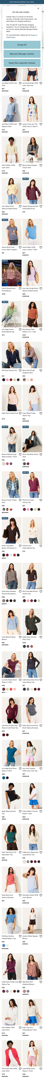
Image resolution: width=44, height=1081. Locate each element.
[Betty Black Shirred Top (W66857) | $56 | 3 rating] (12, 819)
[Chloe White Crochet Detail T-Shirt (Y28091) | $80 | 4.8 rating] (32, 819)
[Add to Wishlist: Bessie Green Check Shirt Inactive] (20, 500)
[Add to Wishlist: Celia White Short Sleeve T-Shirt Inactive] (40, 1068)
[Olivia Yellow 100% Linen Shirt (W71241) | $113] (12, 150)
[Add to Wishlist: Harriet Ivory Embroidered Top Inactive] (40, 545)
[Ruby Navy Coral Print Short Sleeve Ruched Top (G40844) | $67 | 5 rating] (32, 733)
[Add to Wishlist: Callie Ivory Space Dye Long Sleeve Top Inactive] (40, 852)
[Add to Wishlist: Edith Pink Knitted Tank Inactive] (20, 413)
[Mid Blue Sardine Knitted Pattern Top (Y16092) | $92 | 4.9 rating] (12, 948)
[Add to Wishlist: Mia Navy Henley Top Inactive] (20, 370)
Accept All (22, 44)
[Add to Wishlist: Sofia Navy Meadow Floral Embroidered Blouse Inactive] (20, 591)
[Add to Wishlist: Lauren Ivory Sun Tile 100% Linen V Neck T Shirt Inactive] (40, 124)
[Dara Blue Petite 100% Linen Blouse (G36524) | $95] (32, 880)
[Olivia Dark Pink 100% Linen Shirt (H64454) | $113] (12, 1053)
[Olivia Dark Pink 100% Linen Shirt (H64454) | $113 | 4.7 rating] (12, 1076)
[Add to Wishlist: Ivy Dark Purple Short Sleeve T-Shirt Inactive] (20, 680)
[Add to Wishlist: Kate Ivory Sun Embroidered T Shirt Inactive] (40, 1027)
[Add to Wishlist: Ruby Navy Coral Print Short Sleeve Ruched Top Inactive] (40, 725)
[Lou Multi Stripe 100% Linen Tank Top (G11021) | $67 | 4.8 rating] (32, 91)
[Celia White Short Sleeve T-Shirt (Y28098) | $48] (32, 1053)
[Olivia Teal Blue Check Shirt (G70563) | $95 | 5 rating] (32, 467)
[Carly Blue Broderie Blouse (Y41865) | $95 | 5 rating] (12, 645)
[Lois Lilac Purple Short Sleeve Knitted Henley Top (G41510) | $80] (32, 273)
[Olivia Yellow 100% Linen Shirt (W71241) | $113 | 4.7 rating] (12, 173)
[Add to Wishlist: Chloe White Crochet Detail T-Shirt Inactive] (40, 811)
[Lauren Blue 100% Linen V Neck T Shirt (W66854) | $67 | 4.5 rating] (32, 255)
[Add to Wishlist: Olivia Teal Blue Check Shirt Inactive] (40, 454)
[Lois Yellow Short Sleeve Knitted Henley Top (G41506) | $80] (12, 191)
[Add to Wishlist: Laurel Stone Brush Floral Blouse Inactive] (20, 288)
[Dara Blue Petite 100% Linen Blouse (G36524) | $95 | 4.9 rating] (32, 903)
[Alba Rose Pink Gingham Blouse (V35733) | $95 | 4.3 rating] (32, 994)
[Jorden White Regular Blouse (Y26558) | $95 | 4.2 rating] (32, 944)
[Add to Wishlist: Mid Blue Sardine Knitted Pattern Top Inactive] (20, 936)
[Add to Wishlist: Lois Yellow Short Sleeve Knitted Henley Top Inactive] (20, 206)
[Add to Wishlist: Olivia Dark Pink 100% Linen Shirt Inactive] (20, 1068)
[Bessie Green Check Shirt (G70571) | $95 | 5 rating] (12, 512)
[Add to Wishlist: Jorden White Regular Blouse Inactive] (40, 936)
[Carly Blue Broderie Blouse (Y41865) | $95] (12, 621)
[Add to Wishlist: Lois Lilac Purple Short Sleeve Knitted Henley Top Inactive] (40, 288)
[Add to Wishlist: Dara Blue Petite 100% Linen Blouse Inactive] (40, 895)
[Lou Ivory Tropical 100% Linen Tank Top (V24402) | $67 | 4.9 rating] (32, 776)
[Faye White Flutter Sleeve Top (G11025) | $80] (32, 398)
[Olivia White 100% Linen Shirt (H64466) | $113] (12, 1012)
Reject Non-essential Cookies (22, 63)
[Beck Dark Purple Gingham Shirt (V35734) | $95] (32, 355)
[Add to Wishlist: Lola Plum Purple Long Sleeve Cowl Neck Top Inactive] (20, 725)
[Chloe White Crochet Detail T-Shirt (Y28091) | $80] (32, 796)
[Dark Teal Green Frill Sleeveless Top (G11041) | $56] (12, 837)
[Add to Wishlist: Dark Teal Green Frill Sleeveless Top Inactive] (20, 852)
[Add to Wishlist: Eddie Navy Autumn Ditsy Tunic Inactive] (40, 637)
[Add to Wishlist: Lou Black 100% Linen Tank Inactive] (20, 83)
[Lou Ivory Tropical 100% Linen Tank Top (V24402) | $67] (32, 753)
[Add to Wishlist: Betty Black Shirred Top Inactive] (20, 811)
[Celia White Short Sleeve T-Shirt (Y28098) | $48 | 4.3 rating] (32, 1076)
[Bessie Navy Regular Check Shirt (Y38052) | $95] (32, 150)
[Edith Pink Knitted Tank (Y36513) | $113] (12, 398)
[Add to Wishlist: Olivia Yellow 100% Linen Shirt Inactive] (20, 165)
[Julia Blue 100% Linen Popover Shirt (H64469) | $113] (12, 109)
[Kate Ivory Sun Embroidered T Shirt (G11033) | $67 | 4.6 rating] (32, 1035)
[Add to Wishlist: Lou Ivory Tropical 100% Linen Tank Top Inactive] (40, 768)
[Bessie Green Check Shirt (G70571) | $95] (12, 484)
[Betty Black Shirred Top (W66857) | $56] (12, 796)
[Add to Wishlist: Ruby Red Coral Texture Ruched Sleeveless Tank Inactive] (20, 895)
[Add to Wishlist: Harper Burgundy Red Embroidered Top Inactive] (40, 206)
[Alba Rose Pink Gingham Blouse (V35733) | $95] (32, 966)
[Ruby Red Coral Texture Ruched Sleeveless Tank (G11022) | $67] (12, 880)
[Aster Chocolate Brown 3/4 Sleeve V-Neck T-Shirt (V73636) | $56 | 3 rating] (12, 558)
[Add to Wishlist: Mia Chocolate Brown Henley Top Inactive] (40, 591)
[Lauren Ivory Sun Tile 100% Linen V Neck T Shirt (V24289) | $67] (32, 109)
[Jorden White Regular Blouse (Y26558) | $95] (32, 921)
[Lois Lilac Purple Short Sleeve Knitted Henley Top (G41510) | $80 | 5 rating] (32, 296)
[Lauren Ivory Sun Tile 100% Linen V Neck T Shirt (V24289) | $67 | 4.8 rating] (32, 132)
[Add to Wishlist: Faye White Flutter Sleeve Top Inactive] (40, 413)
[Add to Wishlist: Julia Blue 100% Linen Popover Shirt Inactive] (20, 124)
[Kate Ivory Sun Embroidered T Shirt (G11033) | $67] (32, 1012)
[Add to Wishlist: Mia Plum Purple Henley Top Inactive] (40, 500)
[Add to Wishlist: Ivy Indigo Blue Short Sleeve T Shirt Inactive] (20, 768)
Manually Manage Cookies (22, 53)
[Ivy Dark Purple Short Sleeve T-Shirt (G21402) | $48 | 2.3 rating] (12, 692)
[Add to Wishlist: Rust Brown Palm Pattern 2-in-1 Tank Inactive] (40, 329)
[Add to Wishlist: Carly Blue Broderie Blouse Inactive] (20, 637)
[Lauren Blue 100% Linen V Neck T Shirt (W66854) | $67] (32, 232)
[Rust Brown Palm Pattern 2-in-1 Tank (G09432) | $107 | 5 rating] (32, 337)
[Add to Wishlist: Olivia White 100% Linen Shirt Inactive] (20, 1027)
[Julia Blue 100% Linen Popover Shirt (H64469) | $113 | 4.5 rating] (12, 132)
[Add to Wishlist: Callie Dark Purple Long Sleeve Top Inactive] (20, 982)
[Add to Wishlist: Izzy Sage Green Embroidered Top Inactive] (20, 329)
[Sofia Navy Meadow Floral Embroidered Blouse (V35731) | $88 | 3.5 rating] (12, 604)
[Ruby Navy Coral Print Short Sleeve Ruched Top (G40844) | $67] (32, 710)
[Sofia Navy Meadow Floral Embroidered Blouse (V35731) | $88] (12, 576)
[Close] (38, 8)
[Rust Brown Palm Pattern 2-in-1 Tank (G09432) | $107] (32, 314)
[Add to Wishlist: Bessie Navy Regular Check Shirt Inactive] (40, 165)
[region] (22, 37)
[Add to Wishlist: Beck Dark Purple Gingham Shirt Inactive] (40, 370)
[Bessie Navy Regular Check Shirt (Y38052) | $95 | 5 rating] (32, 173)
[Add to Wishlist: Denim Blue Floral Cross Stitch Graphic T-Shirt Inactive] (20, 247)
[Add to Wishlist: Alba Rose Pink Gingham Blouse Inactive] (40, 982)
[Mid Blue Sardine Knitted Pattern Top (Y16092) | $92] (12, 921)
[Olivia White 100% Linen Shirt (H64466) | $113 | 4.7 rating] (12, 1035)
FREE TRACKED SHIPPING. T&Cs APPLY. (22, 2)
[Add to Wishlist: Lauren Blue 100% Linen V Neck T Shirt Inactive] (40, 247)
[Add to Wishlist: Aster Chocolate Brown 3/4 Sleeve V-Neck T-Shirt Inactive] (20, 545)
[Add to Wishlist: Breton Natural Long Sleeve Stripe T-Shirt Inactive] (20, 454)
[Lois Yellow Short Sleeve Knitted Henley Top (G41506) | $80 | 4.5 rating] (12, 214)
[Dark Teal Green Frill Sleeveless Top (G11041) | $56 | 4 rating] (12, 860)
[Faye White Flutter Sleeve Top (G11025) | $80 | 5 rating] (32, 421)
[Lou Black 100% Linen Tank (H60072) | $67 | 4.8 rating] (12, 91)
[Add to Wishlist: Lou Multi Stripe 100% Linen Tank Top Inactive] (40, 83)
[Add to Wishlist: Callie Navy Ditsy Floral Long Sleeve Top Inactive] (40, 680)
